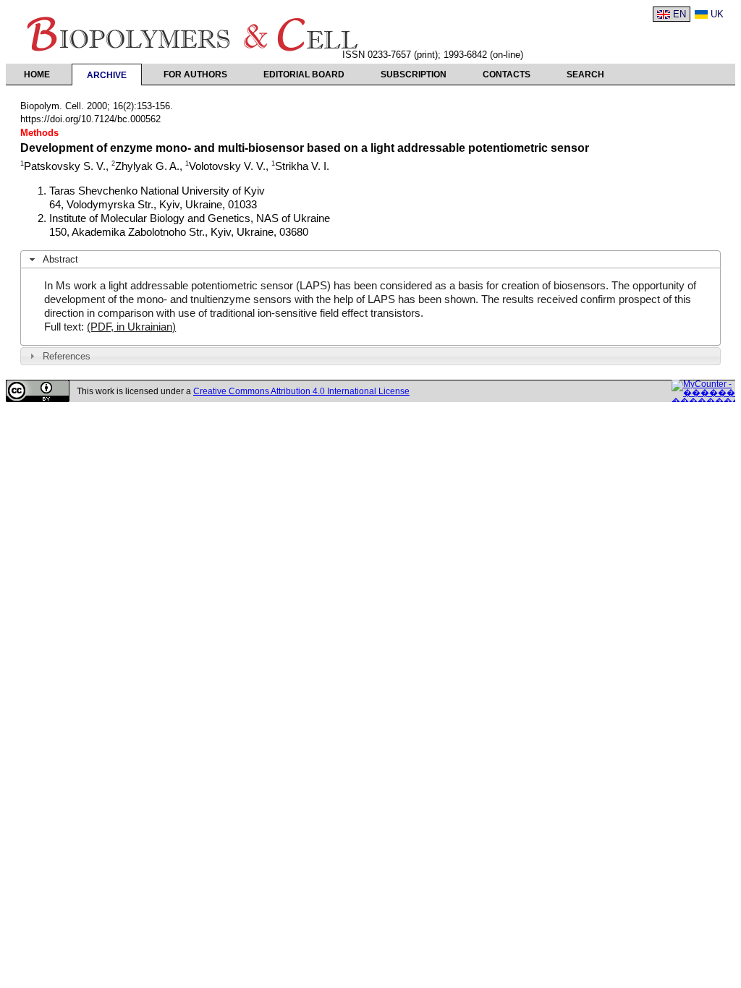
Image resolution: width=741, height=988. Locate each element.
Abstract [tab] (60, 259)
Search (585, 74)
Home (37, 74)
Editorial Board (303, 74)
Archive (107, 75)
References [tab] (66, 356)
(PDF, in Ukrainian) (131, 327)
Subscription (413, 74)
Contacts (506, 74)
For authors (195, 74)
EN (679, 14)
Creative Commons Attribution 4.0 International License (301, 391)
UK (717, 14)
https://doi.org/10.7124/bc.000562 (90, 119)
